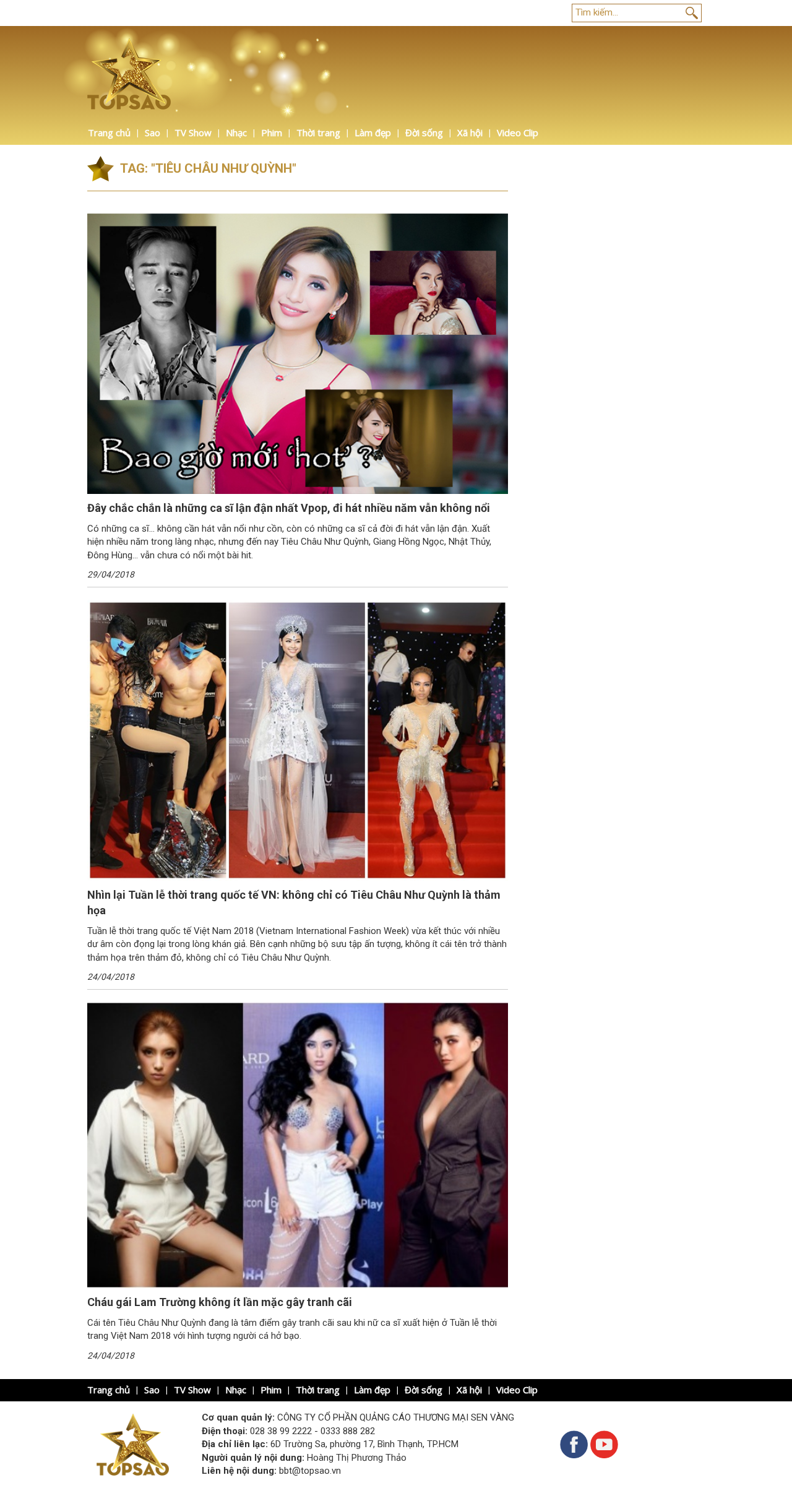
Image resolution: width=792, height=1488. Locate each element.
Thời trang (318, 132)
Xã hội (470, 132)
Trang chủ (109, 132)
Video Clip (517, 132)
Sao (152, 132)
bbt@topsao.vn (310, 1470)
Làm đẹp (373, 132)
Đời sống (424, 132)
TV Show (193, 132)
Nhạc (236, 132)
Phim (271, 132)
